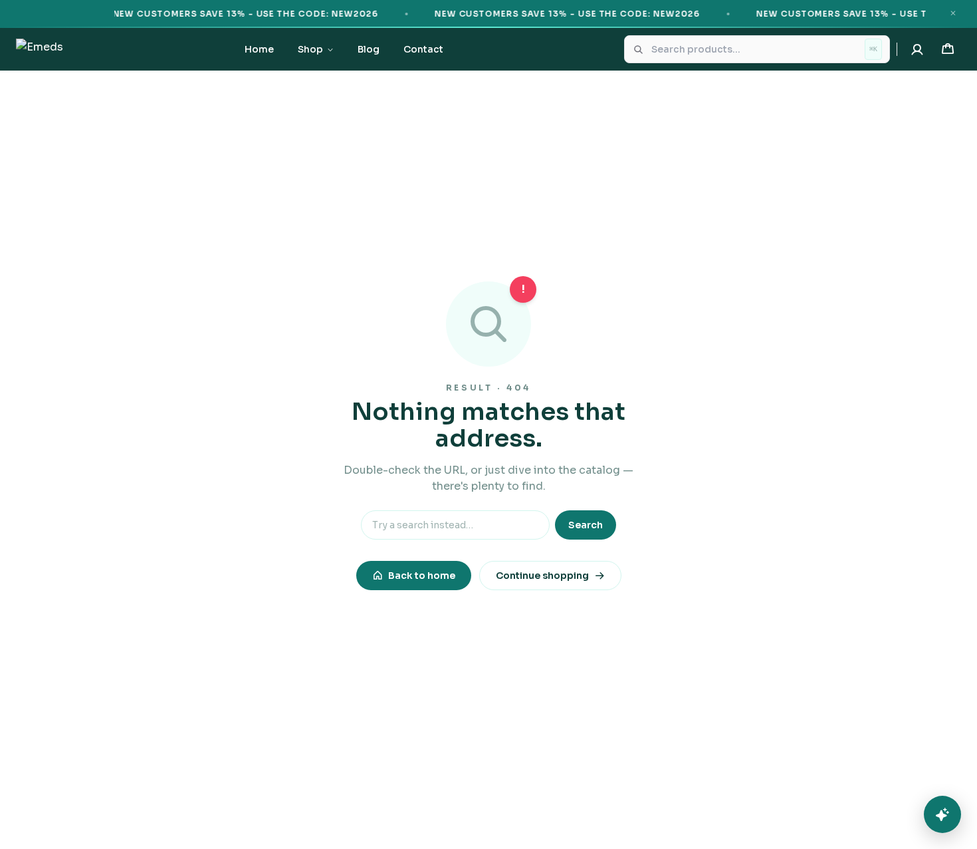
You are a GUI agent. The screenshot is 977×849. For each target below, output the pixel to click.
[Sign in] (917, 49)
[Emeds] (39, 49)
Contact (423, 49)
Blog (369, 49)
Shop (310, 49)
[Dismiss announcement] (953, 13)
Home (259, 49)
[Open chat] (942, 814)
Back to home (421, 576)
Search (585, 525)
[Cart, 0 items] (947, 49)
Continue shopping (542, 576)
